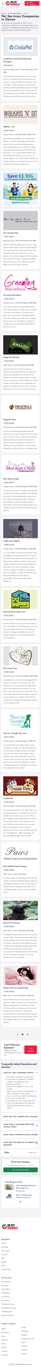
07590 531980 (9, 927)
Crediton (6, 486)
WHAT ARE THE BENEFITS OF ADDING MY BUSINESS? (20, 1143)
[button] (36, 1153)
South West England (27, 69)
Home (3, 1243)
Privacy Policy (6, 1269)
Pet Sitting (4, 1285)
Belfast (3, 1329)
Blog (2, 1258)
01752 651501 (8, 616)
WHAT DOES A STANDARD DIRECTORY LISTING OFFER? (18, 1125)
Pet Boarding (5, 1293)
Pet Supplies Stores (7, 1304)
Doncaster (4, 1355)
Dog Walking (5, 1289)
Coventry (4, 1351)
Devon (17, 69)
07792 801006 (9, 423)
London (23, 1353)
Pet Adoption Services (8, 1308)
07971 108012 (9, 237)
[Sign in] (21, 3)
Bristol (3, 1344)
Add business (30, 1049)
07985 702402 (9, 545)
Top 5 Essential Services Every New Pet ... (26, 1186)
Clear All (31, 1153)
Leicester (24, 1346)
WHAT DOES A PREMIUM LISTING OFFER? (20, 1134)
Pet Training (5, 1297)
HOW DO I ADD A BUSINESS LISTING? (18, 1072)
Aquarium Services (7, 1315)
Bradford (4, 1340)
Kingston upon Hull (27, 1338)
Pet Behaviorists (6, 1311)
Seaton (5, 134)
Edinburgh (24, 1331)
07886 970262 (9, 870)
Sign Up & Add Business (20, 1170)
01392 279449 (9, 992)
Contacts (4, 1254)
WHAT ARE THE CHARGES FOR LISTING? (20, 1116)
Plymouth (6, 240)
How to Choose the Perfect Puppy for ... (24, 1196)
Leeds (23, 1342)
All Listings (4, 1247)
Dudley (23, 1327)
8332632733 (8, 65)
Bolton (3, 1336)
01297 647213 (9, 131)
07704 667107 (9, 483)
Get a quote (5, 1251)
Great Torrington (8, 69)
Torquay (6, 549)
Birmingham (5, 1332)
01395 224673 (9, 299)
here (12, 1077)
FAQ (2, 1266)
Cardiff (3, 1347)
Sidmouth (6, 676)
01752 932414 (9, 802)
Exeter (5, 365)
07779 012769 (9, 737)
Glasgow (24, 1335)
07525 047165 (9, 672)
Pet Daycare (5, 1300)
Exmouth (6, 303)
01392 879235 (9, 361)
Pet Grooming (6, 1282)
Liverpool (24, 1350)
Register (4, 1262)
